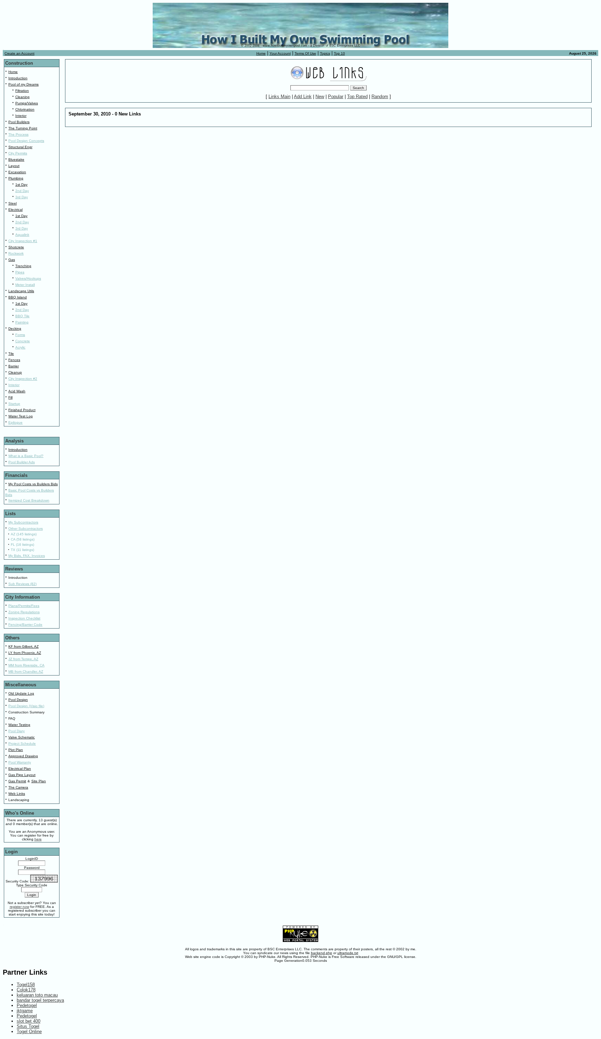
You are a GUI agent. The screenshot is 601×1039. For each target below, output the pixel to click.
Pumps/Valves (26, 103)
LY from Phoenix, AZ (24, 653)
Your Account (280, 53)
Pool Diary (16, 731)
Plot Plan (15, 750)
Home (261, 53)
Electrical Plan (19, 768)
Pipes (19, 272)
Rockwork (16, 253)
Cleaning (22, 97)
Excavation (17, 172)
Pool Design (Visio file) (26, 706)
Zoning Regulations (24, 612)
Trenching (23, 266)
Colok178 (26, 989)
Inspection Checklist (24, 618)
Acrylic (20, 347)
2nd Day (22, 191)
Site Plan (38, 781)
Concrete (22, 341)
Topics (325, 53)
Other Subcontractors (25, 528)
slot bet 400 (28, 1021)
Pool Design (18, 700)
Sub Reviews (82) (22, 584)
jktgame (25, 1010)
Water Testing (19, 725)
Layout (13, 166)
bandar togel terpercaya (40, 1000)
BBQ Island (17, 297)
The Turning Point (22, 128)
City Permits (17, 153)
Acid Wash (16, 391)
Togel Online (29, 1031)
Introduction (17, 78)
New (319, 96)
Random (379, 96)
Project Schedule (22, 743)
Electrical (15, 209)
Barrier (13, 366)
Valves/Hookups (28, 278)
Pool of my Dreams (23, 84)
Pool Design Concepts (26, 141)
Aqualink (22, 235)
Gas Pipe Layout (21, 775)
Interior (20, 116)
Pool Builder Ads (21, 462)
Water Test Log (20, 416)
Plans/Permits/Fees (23, 606)
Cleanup (15, 372)
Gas (11, 260)
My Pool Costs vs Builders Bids (33, 484)
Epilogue (15, 422)
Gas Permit (17, 781)
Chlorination (24, 109)
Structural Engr (20, 147)
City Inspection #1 (22, 241)
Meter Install (25, 285)
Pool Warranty (19, 762)
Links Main (279, 96)
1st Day (21, 184)
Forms (20, 335)
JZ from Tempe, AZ (23, 659)
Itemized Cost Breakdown (28, 500)
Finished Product (21, 410)
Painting (22, 322)
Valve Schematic (21, 737)
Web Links (16, 794)
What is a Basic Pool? (25, 456)
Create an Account (19, 53)
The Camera (18, 787)
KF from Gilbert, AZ (23, 646)
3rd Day (21, 197)
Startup (14, 404)
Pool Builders (19, 122)
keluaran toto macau (37, 995)
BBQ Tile (22, 316)
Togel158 (26, 984)
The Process (18, 134)
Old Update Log (21, 693)
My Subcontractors (23, 522)
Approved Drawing (23, 756)
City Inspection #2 (22, 379)
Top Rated (357, 96)
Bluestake (16, 159)
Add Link (303, 96)
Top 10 (339, 53)
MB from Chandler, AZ (25, 671)
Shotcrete (16, 247)
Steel (12, 203)
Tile (11, 353)
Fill (10, 397)
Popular (335, 96)
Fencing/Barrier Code (25, 624)
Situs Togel (28, 1026)
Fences (14, 360)
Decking (14, 328)
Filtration (22, 91)
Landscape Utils (21, 291)
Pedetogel (27, 1005)
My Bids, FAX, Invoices (26, 556)
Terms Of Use (305, 53)
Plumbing (15, 178)
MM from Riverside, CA (26, 665)
